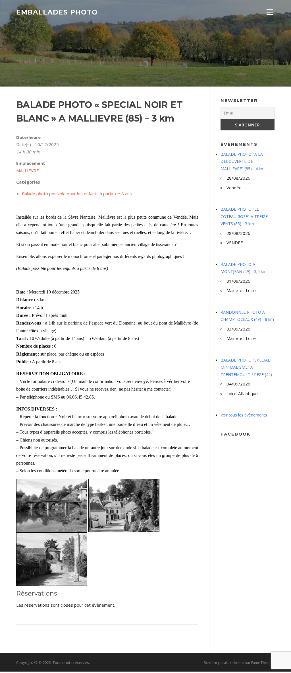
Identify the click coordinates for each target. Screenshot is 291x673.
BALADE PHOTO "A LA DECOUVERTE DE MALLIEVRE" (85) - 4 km (243, 161)
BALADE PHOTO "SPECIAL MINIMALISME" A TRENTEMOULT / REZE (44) (246, 367)
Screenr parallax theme (224, 662)
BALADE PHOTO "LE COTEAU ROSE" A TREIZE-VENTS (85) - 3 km (245, 216)
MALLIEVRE (27, 170)
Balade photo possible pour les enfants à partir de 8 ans (77, 193)
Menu (270, 12)
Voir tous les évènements (244, 415)
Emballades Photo (57, 12)
